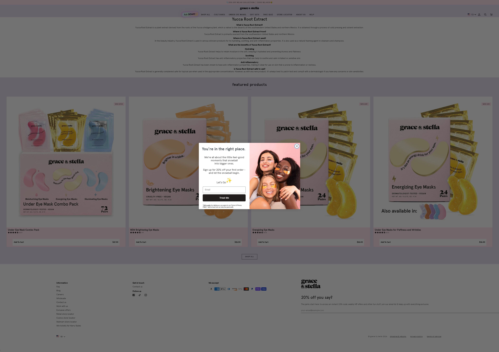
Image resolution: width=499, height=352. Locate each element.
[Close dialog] (297, 146)
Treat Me (224, 198)
